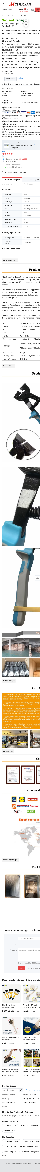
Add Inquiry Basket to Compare (15, 172)
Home (4, 16)
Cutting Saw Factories (11, 1141)
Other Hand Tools (10, 1125)
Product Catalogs (33, 1090)
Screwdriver (35, 1125)
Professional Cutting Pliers (29, 1146)
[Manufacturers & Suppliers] (20, 4)
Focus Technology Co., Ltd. (28, 1163)
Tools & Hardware (13, 16)
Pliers (32, 16)
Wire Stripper (8, 1131)
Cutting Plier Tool (10, 1146)
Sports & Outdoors (8, 1095)
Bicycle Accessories (29, 1102)
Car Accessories (8, 1102)
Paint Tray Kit (6, 1099)
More (4, 1156)
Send (21, 968)
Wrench (23, 1125)
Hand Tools (24, 16)
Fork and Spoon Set (29, 1095)
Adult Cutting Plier (10, 1152)
